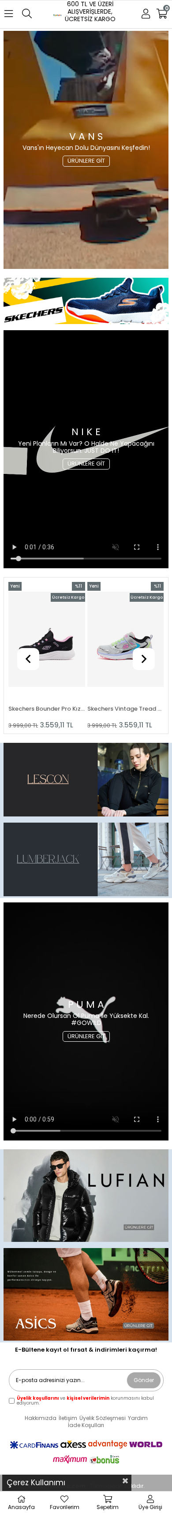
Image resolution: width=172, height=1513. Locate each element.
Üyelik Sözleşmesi (102, 1418)
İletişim (68, 1418)
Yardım (138, 1418)
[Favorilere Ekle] (46, 655)
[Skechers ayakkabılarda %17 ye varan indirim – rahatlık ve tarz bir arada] (86, 1196)
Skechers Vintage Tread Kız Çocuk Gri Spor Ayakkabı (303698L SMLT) (46, 708)
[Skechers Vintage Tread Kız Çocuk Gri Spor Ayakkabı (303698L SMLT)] (46, 639)
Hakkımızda (40, 1418)
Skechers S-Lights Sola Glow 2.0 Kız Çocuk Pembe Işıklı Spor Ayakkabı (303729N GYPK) (125, 708)
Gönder (144, 1380)
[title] (86, 302)
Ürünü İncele (62, 655)
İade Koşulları (86, 1425)
